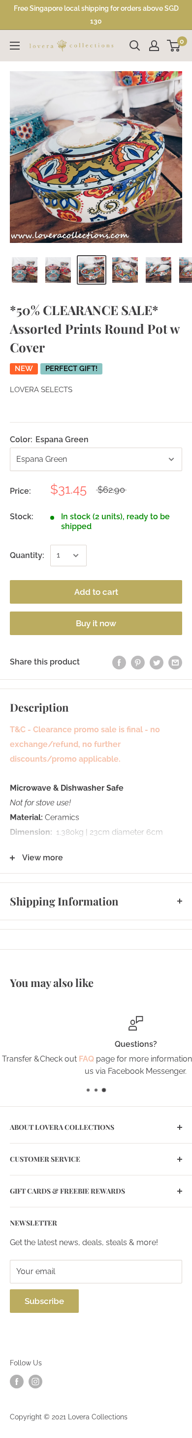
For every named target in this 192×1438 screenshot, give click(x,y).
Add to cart (96, 592)
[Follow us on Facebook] (17, 1381)
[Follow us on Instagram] (35, 1381)
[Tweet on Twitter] (156, 662)
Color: (49, 439)
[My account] (154, 45)
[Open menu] (15, 46)
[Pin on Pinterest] (138, 662)
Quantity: (27, 555)
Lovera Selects (41, 389)
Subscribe (44, 1301)
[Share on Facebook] (119, 662)
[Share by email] (175, 662)
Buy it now (96, 623)
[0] (174, 46)
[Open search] (134, 45)
